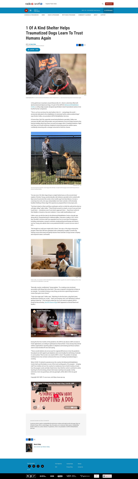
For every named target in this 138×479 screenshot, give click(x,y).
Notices (79, 463)
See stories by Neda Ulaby (42, 447)
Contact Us (80, 467)
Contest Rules (70, 463)
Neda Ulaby (33, 44)
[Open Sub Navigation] (39, 15)
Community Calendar (84, 15)
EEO (56, 467)
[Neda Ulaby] (29, 447)
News (43, 15)
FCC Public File (58, 463)
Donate (110, 4)
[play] (26, 10)
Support (103, 15)
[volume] (30, 10)
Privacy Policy (70, 467)
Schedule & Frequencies (31, 15)
